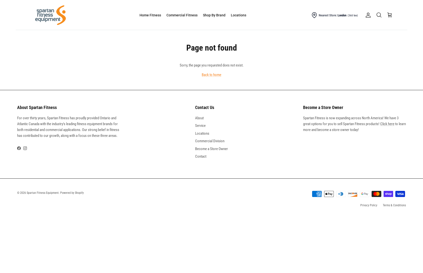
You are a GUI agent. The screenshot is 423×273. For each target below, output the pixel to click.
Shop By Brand (214, 15)
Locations (238, 15)
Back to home (211, 75)
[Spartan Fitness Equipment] (50, 15)
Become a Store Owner (211, 149)
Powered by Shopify (72, 193)
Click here (387, 124)
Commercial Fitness (182, 15)
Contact (200, 156)
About (199, 118)
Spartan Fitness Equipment (43, 193)
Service (200, 125)
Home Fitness (150, 15)
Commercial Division (209, 141)
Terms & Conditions (394, 205)
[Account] (367, 15)
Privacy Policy (368, 205)
